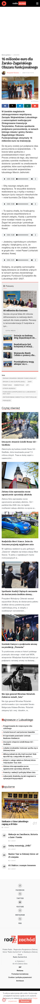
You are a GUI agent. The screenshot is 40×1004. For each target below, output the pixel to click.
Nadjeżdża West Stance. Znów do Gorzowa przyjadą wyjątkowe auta (18, 543)
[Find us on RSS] (20, 919)
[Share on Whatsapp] (27, 106)
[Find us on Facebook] (20, 886)
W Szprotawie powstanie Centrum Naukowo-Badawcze (16, 737)
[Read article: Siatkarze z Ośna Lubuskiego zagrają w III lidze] (20, 805)
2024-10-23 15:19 (28, 73)
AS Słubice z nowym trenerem (22, 865)
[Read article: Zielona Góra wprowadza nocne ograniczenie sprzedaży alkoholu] (20, 475)
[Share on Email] (34, 106)
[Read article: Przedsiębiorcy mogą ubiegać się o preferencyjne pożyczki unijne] (7, 364)
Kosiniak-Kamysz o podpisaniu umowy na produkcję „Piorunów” (19, 645)
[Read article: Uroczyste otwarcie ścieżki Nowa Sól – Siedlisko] (20, 425)
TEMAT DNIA (7, 385)
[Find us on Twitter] (20, 894)
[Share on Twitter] (12, 106)
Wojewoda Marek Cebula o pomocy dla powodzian (24, 354)
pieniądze (7, 400)
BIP (20, 967)
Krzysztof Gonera (13, 73)
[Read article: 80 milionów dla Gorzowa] (20, 299)
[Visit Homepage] (21, 3)
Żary (30, 382)
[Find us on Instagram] (20, 910)
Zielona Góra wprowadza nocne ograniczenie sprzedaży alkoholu (17, 493)
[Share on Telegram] (20, 106)
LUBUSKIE (16, 55)
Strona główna (6, 55)
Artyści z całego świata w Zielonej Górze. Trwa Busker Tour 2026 (19, 761)
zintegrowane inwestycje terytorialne (20, 397)
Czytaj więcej (11, 330)
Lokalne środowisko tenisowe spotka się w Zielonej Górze (20, 749)
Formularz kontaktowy (20, 974)
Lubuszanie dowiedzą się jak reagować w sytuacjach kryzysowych (19, 777)
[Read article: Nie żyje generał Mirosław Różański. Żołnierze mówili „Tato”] (20, 677)
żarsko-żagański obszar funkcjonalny (19, 378)
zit (27, 385)
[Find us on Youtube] (20, 902)
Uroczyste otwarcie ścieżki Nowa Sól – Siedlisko (19, 443)
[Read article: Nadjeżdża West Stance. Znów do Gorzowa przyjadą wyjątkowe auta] (20, 525)
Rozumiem (25, 1001)
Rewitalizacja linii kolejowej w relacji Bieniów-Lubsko (23, 345)
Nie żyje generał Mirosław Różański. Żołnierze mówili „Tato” (18, 695)
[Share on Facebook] (5, 106)
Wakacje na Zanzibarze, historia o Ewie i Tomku (23, 836)
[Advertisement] (20, 29)
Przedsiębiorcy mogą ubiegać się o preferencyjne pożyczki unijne (25, 363)
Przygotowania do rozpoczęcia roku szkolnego (17, 727)
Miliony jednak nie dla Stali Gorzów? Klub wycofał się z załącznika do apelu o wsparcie (19, 755)
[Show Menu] (37, 3)
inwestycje (19, 385)
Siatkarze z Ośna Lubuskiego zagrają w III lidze (15, 822)
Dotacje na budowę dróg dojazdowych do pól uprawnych (24, 337)
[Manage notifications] (4, 1000)
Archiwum (20, 981)
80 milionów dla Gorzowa (15, 310)
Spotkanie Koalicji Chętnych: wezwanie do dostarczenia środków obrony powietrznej (19, 593)
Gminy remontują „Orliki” (19, 845)
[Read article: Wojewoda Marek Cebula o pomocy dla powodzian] (7, 355)
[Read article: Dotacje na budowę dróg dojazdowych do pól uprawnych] (7, 338)
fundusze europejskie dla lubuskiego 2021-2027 (19, 393)
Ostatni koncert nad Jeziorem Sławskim (19, 732)
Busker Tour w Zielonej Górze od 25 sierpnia (23, 855)
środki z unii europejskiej (14, 382)
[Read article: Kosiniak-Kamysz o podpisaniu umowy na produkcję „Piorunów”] (20, 627)
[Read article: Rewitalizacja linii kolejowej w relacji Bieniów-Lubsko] (7, 346)
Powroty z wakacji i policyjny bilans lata (19, 772)
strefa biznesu (9, 388)
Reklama (20, 970)
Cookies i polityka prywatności (20, 977)
